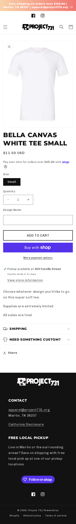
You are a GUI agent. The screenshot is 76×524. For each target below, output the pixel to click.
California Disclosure (26, 424)
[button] (5, 27)
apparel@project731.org (29, 410)
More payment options (38, 257)
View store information (25, 280)
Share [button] (12, 353)
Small (12, 182)
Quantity (9, 191)
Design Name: (12, 209)
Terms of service (55, 515)
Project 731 (35, 510)
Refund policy (32, 515)
